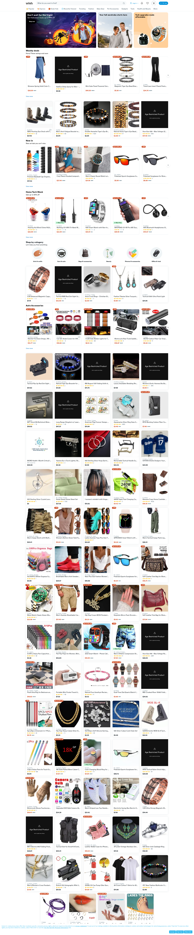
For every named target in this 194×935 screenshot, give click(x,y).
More (155, 9)
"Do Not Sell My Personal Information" (56, 928)
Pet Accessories (113, 9)
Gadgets (125, 9)
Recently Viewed (70, 9)
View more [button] (29, 96)
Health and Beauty (144, 9)
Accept (172, 932)
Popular (31, 9)
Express (42, 9)
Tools (132, 9)
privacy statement (81, 926)
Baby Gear (100, 9)
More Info (188, 932)
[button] (135, 3)
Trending (82, 9)
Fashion (91, 9)
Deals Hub (54, 9)
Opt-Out (180, 932)
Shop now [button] (32, 21)
